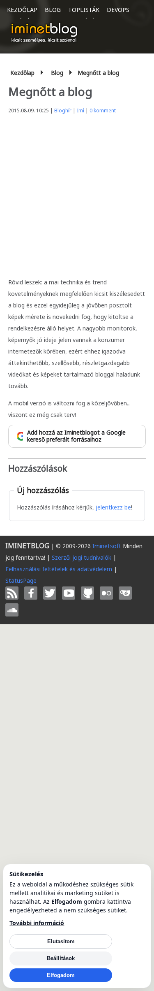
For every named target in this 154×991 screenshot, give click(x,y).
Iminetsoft (106, 546)
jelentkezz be (113, 507)
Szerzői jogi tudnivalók (81, 557)
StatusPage (21, 580)
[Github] (87, 593)
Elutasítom (61, 941)
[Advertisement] (77, 193)
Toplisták (83, 10)
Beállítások (61, 958)
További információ (36, 923)
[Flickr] (106, 593)
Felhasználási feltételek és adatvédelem (58, 569)
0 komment (103, 110)
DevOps (118, 10)
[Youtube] (68, 593)
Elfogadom (61, 975)
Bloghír (62, 110)
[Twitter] (49, 593)
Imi (80, 110)
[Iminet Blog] (44, 32)
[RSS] (11, 593)
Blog (53, 10)
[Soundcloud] (11, 609)
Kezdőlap (22, 10)
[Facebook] (30, 593)
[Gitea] (125, 593)
